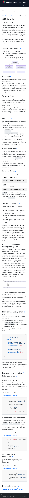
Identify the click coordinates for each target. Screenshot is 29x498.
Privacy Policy (23, 496)
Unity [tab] (14, 392)
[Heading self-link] (20, 48)
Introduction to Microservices (10, 16)
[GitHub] (27, 494)
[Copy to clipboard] (25, 334)
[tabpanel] (14, 406)
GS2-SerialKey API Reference (12, 489)
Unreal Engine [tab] (7, 395)
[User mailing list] (1, 494)
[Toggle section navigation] (16, 10)
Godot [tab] (15, 395)
